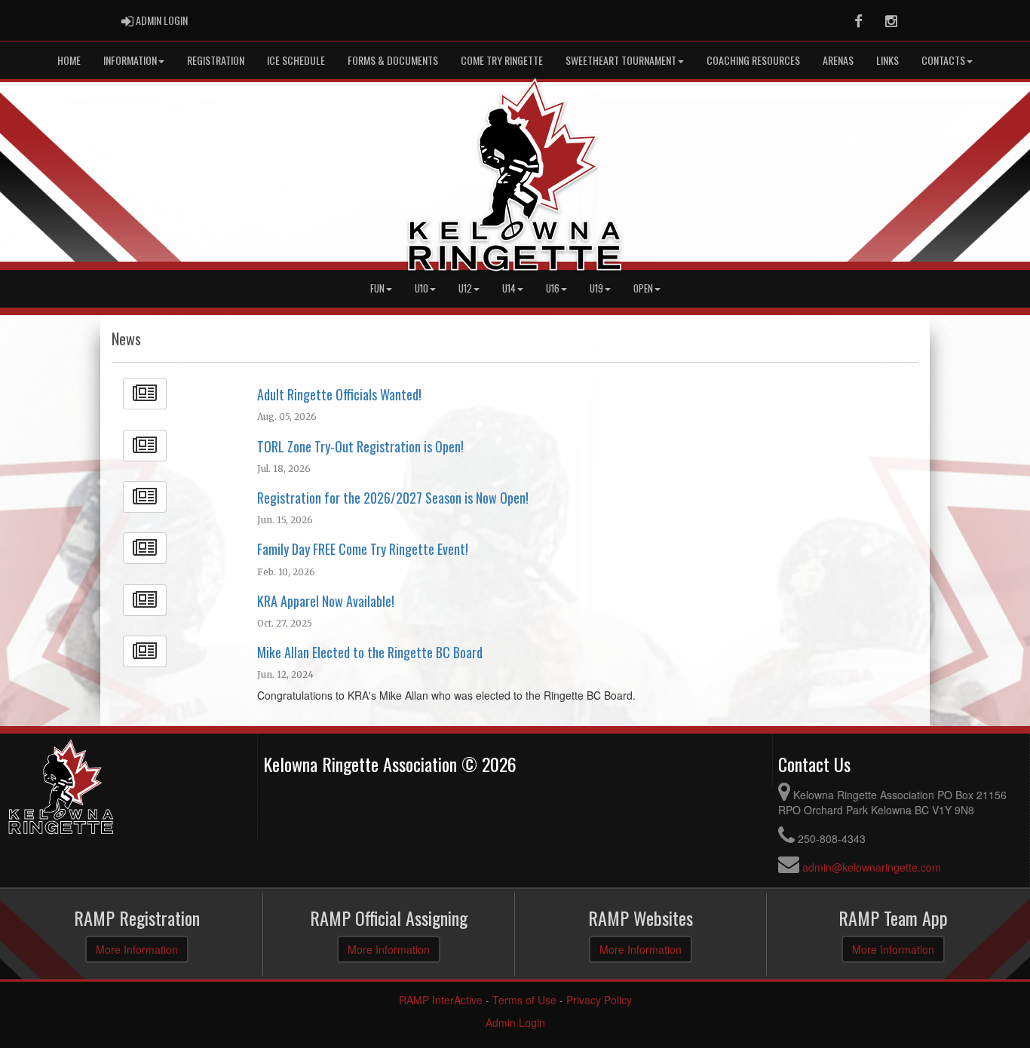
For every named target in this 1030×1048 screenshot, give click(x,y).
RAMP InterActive (441, 999)
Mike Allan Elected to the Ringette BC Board (370, 652)
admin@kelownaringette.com (871, 867)
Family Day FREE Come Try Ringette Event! (362, 549)
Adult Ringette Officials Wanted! (339, 394)
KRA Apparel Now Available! (325, 601)
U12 (465, 288)
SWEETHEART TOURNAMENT (621, 60)
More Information (137, 949)
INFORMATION (130, 60)
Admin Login (515, 1022)
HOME (69, 60)
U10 (421, 288)
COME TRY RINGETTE (502, 60)
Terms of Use (524, 999)
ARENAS (838, 60)
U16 (552, 288)
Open (643, 288)
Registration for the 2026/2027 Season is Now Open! (393, 497)
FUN (377, 288)
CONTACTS (943, 60)
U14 (509, 288)
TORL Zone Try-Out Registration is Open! (360, 446)
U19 (596, 288)
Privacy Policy (599, 999)
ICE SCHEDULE (296, 60)
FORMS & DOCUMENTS (393, 60)
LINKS (887, 60)
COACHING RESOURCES (753, 60)
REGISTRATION (215, 60)
